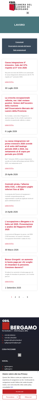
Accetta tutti (19, 391)
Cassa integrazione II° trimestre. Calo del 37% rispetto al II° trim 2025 (16, 65)
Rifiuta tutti (28, 397)
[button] (27, 12)
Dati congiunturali (19, 50)
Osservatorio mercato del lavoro (19, 46)
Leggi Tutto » (9, 82)
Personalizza (10, 397)
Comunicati (20, 42)
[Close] (37, 371)
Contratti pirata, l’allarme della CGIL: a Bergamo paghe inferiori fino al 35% (19, 186)
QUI (11, 387)
